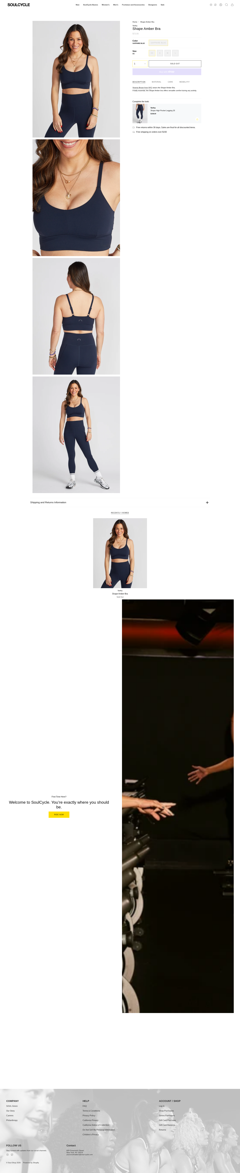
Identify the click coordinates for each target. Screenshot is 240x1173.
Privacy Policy (89, 1116)
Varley (134, 26)
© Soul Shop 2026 (13, 1163)
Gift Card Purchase (167, 1120)
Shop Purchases (166, 1111)
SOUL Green (12, 1106)
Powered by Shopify (31, 1163)
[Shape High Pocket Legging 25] (140, 113)
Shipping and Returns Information (48, 502)
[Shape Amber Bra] (120, 553)
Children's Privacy (91, 1135)
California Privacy (90, 1120)
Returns (162, 1130)
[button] (77, 4)
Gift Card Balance (167, 1125)
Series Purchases (167, 1116)
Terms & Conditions (91, 1111)
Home (134, 22)
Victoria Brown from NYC (142, 88)
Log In (161, 1106)
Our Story (10, 1111)
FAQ (85, 1106)
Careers (9, 1116)
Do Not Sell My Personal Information (99, 1130)
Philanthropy (12, 1120)
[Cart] (232, 4)
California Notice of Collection (96, 1125)
